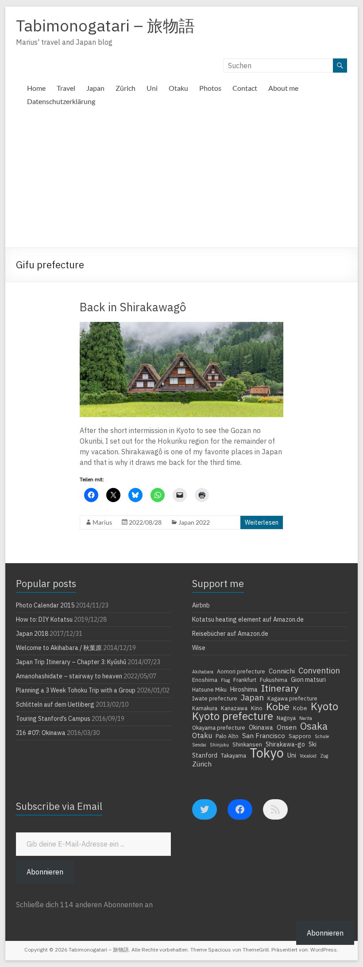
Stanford (204, 755)
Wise (198, 648)
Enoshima (204, 679)
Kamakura (204, 708)
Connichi (282, 671)
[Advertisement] (181, 181)
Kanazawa (234, 708)
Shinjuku (219, 745)
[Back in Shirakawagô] (181, 326)
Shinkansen (247, 744)
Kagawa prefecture (292, 698)
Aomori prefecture (241, 671)
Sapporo (300, 735)
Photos (210, 88)
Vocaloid (308, 756)
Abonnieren (45, 871)
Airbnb (201, 605)
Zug (324, 756)
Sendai (199, 745)
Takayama (233, 755)
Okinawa (261, 727)
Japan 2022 (194, 522)
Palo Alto (227, 735)
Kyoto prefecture (232, 716)
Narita (305, 718)
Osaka (314, 726)
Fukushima (273, 679)
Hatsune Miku (209, 689)
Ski (313, 744)
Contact (244, 88)
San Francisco (263, 735)
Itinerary (280, 688)
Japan (95, 88)
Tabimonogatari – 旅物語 (105, 25)
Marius (102, 522)
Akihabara (202, 672)
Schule (322, 736)
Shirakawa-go (285, 744)
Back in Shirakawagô (133, 306)
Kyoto (324, 706)
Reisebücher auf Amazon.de (230, 634)
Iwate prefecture (214, 698)
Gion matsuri (308, 680)
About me (283, 88)
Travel (66, 88)
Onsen (287, 727)
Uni (152, 88)
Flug (225, 680)
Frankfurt (244, 679)
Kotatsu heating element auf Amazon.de (248, 619)
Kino (257, 708)
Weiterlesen (261, 522)
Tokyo (267, 753)
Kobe (278, 706)
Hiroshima (244, 689)
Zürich (125, 88)
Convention (319, 670)
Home (36, 88)
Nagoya (286, 717)
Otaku (178, 88)
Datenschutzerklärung (61, 101)
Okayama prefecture (218, 727)
